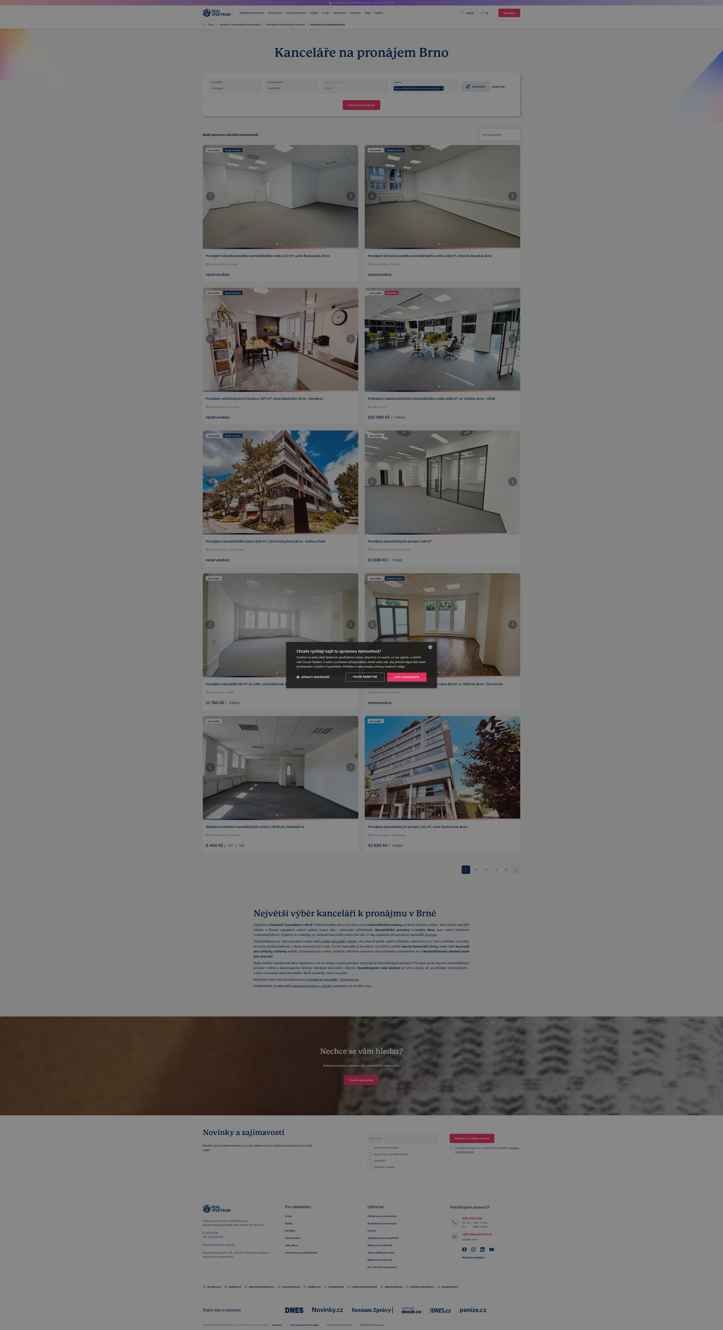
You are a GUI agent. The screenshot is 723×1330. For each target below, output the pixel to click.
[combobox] (430, 647)
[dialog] (361, 665)
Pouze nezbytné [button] (365, 676)
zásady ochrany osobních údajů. (384, 666)
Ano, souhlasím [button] (406, 677)
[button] (313, 677)
